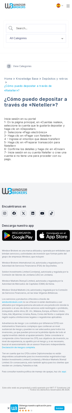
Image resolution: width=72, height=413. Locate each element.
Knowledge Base (27, 78)
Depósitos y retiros (55, 78)
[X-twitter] (23, 213)
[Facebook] (14, 213)
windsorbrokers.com (12, 302)
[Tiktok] (51, 213)
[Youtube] (42, 213)
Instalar (59, 408)
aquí (64, 371)
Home (8, 78)
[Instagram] (4, 213)
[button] (68, 6)
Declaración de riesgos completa (18, 347)
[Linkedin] (32, 213)
